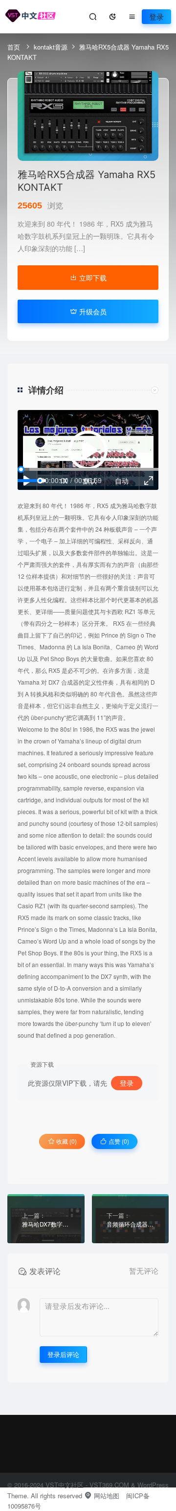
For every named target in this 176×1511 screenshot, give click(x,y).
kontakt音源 (50, 46)
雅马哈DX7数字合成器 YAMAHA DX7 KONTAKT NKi (46, 1224)
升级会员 (92, 311)
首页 (14, 46)
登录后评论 (63, 1354)
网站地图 (105, 1495)
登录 (156, 16)
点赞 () (118, 1141)
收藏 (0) (66, 1141)
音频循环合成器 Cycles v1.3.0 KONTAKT (130, 1224)
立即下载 (92, 277)
